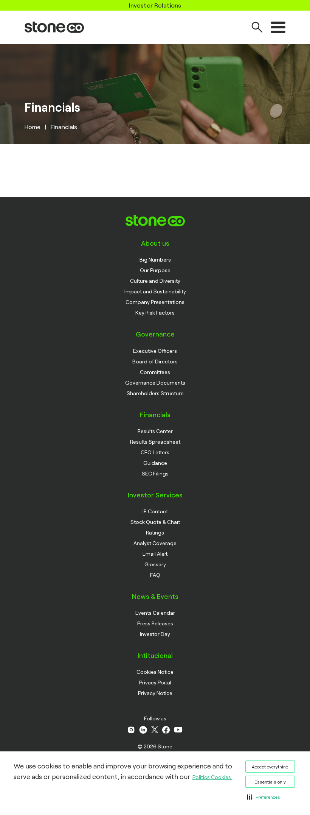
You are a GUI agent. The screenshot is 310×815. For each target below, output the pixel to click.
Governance (155, 334)
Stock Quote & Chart (155, 522)
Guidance (155, 463)
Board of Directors (155, 361)
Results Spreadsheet (155, 441)
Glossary (155, 564)
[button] (263, 797)
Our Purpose (155, 270)
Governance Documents (155, 382)
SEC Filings (155, 473)
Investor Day (155, 634)
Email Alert (155, 553)
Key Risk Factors (155, 312)
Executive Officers (155, 351)
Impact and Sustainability (155, 291)
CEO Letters (155, 452)
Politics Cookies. (212, 777)
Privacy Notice (155, 693)
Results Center (155, 431)
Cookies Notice (155, 672)
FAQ (155, 575)
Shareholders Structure (155, 393)
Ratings (155, 532)
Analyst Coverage (155, 543)
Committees (155, 372)
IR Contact (155, 511)
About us (155, 243)
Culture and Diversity (155, 280)
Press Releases (155, 623)
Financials (155, 414)
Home (32, 126)
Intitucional (155, 655)
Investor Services (155, 495)
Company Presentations (155, 302)
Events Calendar (155, 612)
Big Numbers (155, 259)
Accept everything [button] (270, 766)
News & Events (155, 596)
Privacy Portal (155, 682)
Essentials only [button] (270, 781)
